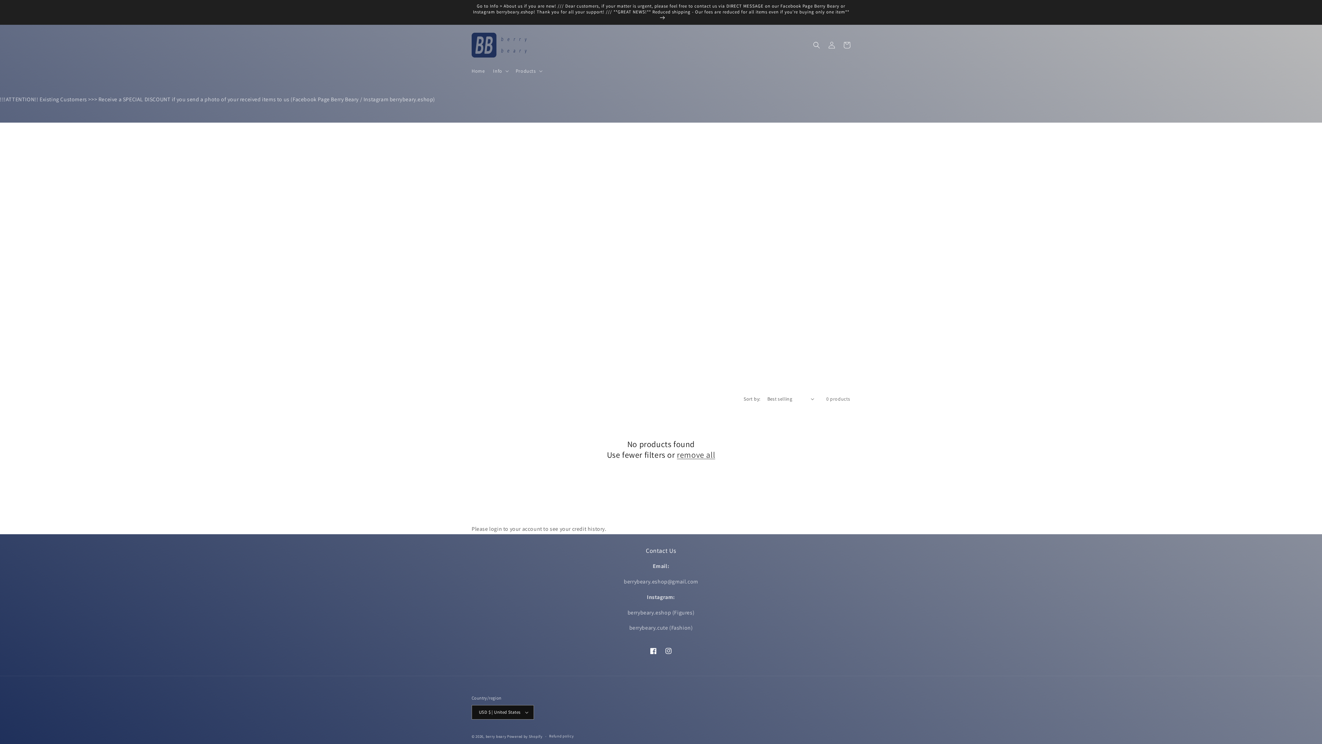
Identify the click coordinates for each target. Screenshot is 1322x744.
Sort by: (752, 399)
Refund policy (561, 736)
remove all (696, 455)
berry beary (496, 736)
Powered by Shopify (525, 736)
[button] (500, 71)
